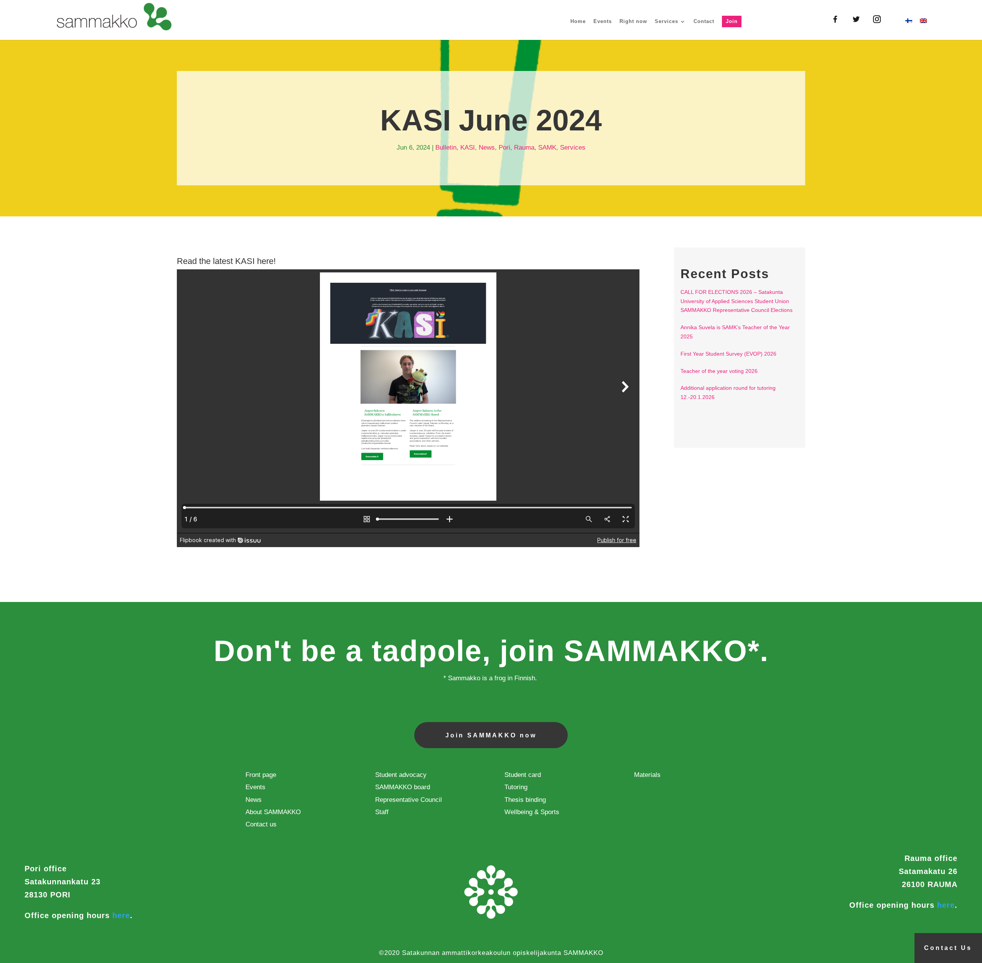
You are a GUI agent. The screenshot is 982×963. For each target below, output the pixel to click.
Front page (261, 774)
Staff (382, 812)
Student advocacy (401, 774)
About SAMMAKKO (273, 812)
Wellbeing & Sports (531, 812)
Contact (704, 21)
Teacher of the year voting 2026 (719, 371)
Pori (504, 147)
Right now (633, 21)
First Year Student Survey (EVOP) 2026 (728, 354)
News (487, 147)
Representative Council (408, 799)
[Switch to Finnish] (908, 29)
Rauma (524, 147)
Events (602, 21)
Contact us (261, 824)
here (121, 915)
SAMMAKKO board (402, 787)
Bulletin (445, 147)
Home (578, 21)
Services (666, 21)
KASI (467, 147)
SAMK (547, 147)
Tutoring (515, 787)
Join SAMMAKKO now (491, 735)
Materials (647, 774)
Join (732, 21)
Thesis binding (525, 799)
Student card (522, 774)
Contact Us (948, 948)
